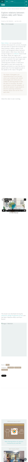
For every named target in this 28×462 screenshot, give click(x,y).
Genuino (16, 53)
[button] (26, 1)
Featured (18, 367)
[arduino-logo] (3, 5)
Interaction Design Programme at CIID (12, 315)
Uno (7, 365)
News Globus (5, 43)
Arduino (10, 367)
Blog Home (3, 8)
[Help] (25, 459)
